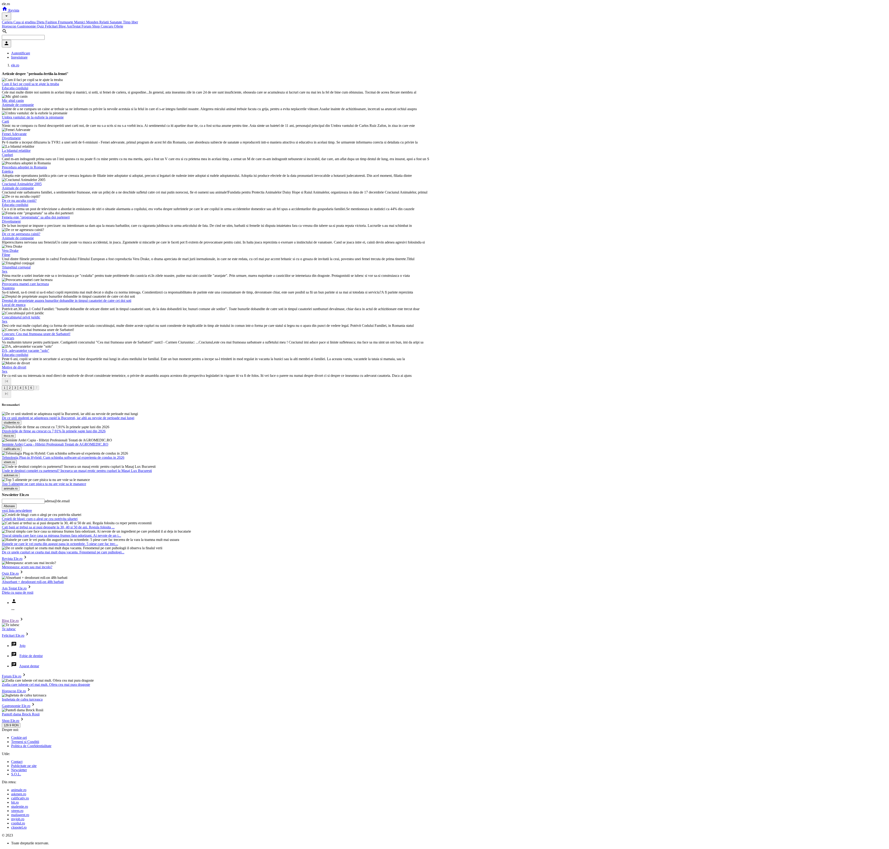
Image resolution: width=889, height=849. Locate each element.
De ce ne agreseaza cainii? (21, 234)
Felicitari (52, 26)
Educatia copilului (15, 88)
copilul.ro (18, 823)
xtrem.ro (17, 811)
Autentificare (20, 53)
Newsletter (19, 770)
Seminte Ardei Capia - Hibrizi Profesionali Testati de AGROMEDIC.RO (55, 444)
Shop (96, 26)
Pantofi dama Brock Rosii (21, 714)
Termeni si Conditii (25, 742)
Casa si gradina (25, 22)
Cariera (7, 22)
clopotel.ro (19, 827)
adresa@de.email (57, 501)
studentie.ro (19, 806)
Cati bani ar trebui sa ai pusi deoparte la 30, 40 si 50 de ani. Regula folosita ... (58, 527)
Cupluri (7, 155)
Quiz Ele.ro (10, 573)
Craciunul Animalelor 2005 (22, 184)
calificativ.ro (20, 798)
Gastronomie (27, 26)
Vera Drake (10, 251)
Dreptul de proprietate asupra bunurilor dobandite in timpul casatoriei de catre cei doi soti (66, 301)
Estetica (7, 171)
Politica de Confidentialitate (31, 746)
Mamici (80, 22)
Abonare (9, 506)
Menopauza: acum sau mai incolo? (27, 567)
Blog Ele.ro (10, 621)
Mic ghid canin (13, 101)
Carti (5, 121)
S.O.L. (16, 774)
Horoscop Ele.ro (14, 691)
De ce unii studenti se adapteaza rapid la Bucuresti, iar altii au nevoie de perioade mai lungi (68, 418)
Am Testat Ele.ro (14, 588)
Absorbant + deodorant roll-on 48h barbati (33, 582)
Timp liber (130, 22)
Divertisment (11, 138)
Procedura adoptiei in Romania (24, 167)
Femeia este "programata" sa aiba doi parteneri (36, 217)
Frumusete (66, 22)
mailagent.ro (20, 815)
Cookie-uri (19, 738)
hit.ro (15, 802)
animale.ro (18, 790)
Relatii (104, 22)
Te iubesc (9, 629)
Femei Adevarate (14, 134)
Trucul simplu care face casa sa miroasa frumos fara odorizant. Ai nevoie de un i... (61, 535)
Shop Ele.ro (10, 721)
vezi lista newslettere (17, 510)
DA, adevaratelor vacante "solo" (25, 351)
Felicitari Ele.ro (13, 635)
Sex (4, 271)
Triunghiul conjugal (16, 267)
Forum (86, 26)
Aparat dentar (29, 666)
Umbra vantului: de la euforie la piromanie (33, 117)
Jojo (22, 646)
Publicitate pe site (24, 766)
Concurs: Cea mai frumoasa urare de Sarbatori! (36, 334)
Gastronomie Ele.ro (16, 706)
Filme (6, 255)
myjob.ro (17, 819)
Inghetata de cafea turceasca (22, 699)
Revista (13, 10)
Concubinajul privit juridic (21, 317)
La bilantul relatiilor (16, 151)
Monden (92, 22)
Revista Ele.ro (12, 559)
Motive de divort (14, 367)
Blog (62, 26)
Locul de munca (13, 305)
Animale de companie (18, 105)
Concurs (107, 26)
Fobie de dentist (31, 656)
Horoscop (9, 26)
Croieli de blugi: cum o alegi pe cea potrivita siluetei (40, 519)
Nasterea (8, 288)
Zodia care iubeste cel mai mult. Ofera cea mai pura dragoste (46, 685)
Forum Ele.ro (11, 676)
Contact (16, 762)
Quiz (41, 26)
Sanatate (116, 22)
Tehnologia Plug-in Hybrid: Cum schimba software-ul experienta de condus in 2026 (63, 457)
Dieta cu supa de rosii (17, 592)
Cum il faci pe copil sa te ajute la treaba (30, 84)
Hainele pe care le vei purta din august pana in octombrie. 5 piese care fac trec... (60, 544)
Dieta (41, 22)
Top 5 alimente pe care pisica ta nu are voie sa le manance (44, 484)
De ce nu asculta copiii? (19, 201)
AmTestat (73, 26)
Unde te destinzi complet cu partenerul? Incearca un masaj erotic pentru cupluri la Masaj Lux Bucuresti (77, 471)
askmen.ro (18, 794)
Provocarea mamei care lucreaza (25, 284)
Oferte (118, 26)
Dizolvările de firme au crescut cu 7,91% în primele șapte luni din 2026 (54, 431)
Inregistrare (19, 57)
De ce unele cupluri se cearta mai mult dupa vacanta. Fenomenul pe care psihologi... (63, 552)
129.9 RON (11, 725)
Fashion (51, 22)
